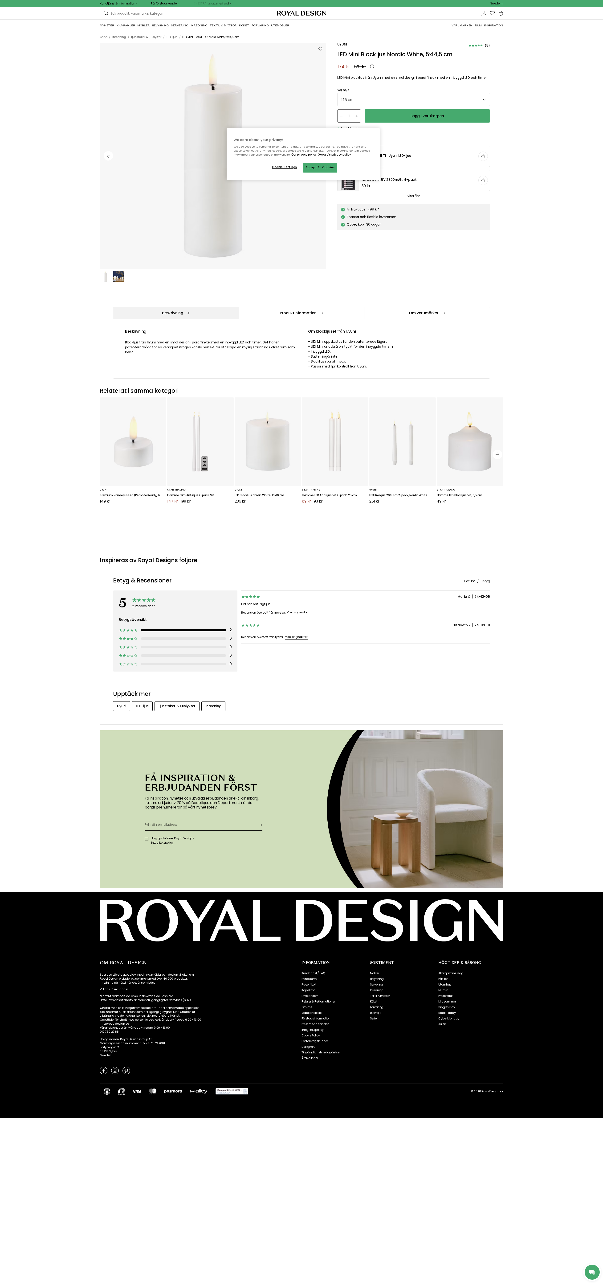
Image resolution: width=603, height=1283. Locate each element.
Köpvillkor (308, 990)
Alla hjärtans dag (450, 973)
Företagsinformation (316, 1018)
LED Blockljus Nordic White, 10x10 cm (259, 495)
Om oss (307, 1007)
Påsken (443, 979)
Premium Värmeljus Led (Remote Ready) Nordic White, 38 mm (133, 495)
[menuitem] (107, 25)
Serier (374, 1018)
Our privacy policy (304, 155)
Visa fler (413, 196)
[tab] (176, 313)
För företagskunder (315, 1041)
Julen (442, 1024)
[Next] (497, 454)
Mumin (443, 990)
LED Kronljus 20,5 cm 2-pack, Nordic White (398, 495)
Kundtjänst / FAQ (313, 973)
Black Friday (447, 1012)
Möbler (374, 973)
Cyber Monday (448, 1018)
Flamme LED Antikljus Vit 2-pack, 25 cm (329, 495)
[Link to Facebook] (103, 1070)
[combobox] (496, 3)
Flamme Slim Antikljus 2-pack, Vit (190, 495)
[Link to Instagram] (115, 1070)
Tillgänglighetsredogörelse (320, 1052)
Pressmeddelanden (315, 1024)
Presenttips (445, 995)
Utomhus (444, 984)
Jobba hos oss (312, 1012)
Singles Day (446, 1007)
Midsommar (447, 1001)
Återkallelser (310, 1058)
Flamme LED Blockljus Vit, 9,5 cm (459, 495)
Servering (376, 984)
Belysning (377, 979)
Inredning (377, 990)
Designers (308, 1046)
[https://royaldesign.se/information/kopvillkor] (232, 1091)
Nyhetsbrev (309, 979)
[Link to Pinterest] (126, 1070)
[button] (496, 3)
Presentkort (309, 984)
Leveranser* (310, 995)
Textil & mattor (380, 995)
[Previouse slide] (108, 156)
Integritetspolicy (313, 1029)
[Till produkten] (414, 156)
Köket (373, 1001)
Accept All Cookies (320, 167)
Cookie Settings (284, 167)
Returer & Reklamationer (318, 1001)
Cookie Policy (311, 1035)
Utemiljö (375, 1012)
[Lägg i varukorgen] (483, 156)
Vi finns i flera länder (114, 989)
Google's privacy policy (334, 155)
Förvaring (376, 1007)
